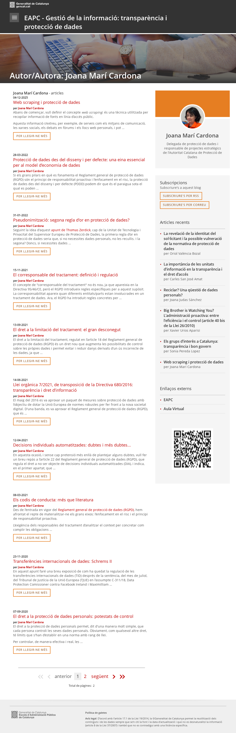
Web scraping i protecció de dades (46, 102)
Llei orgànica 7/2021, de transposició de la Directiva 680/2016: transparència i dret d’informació (73, 387)
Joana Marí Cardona (31, 108)
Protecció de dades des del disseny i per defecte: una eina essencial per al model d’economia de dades (79, 162)
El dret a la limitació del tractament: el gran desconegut (67, 329)
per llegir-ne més (31, 136)
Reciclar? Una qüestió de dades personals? (191, 292)
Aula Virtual (174, 408)
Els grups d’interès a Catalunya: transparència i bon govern (191, 344)
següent (99, 676)
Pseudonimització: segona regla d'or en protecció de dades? (71, 220)
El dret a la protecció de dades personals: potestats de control (73, 616)
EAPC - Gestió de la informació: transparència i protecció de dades (95, 22)
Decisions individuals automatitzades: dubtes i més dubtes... (72, 445)
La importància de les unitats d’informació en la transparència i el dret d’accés (193, 269)
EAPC (168, 399)
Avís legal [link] (90, 718)
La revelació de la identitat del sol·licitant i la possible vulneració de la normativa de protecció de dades (193, 241)
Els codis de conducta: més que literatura (53, 499)
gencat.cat (63, 5)
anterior (63, 676)
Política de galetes (96, 712)
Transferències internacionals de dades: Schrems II (62, 561)
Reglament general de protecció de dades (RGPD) (96, 510)
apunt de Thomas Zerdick (71, 230)
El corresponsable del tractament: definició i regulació (65, 274)
